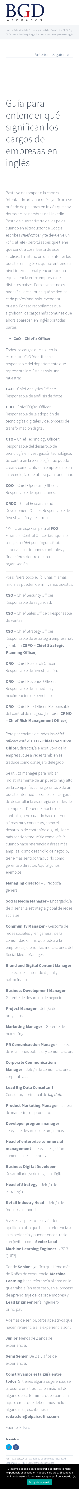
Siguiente (60, 54)
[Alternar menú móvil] (71, 9)
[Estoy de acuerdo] (74, 1476)
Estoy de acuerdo (39, 1482)
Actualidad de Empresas (41, 1458)
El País (24, 1427)
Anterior (42, 54)
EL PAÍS (21, 1462)
